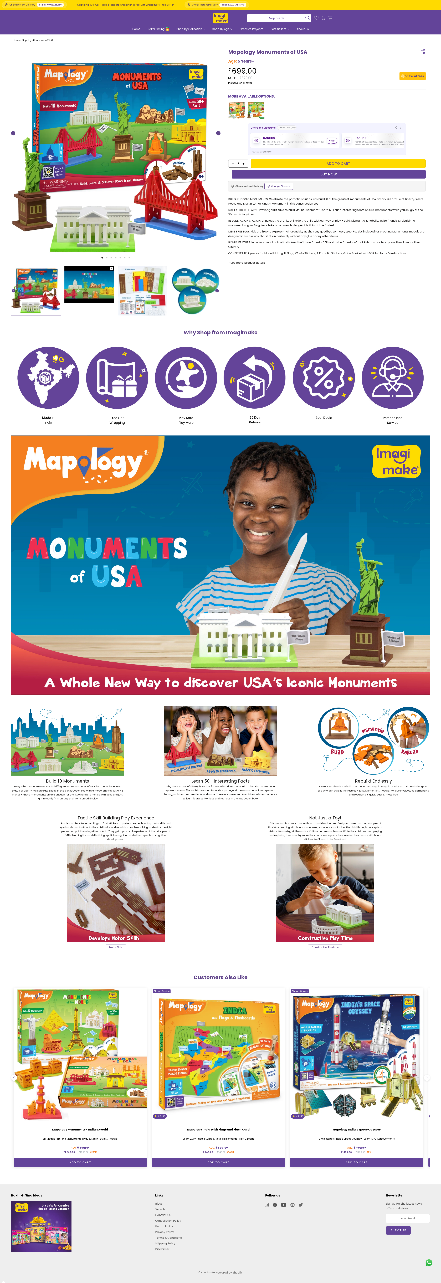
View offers (414, 76)
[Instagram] (267, 1205)
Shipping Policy (165, 1243)
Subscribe (398, 1230)
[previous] (14, 1078)
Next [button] (217, 290)
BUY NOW (328, 174)
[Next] (218, 133)
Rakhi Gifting (156, 29)
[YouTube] (283, 1205)
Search (160, 1209)
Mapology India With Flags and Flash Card (218, 1130)
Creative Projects (251, 29)
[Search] (278, 18)
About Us (302, 29)
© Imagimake (206, 1272)
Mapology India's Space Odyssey (356, 1130)
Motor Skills (115, 947)
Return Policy (164, 1226)
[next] (427, 1078)
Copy (332, 140)
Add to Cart (80, 1162)
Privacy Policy (164, 1232)
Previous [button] (13, 290)
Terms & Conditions (168, 1238)
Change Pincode (280, 186)
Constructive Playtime (325, 947)
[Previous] (13, 133)
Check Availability (191, 4)
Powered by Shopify (229, 1273)
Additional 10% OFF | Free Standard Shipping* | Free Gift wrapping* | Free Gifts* (84, 5)
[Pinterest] (292, 1205)
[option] (36, 291)
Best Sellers (278, 29)
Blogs (158, 1204)
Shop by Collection (189, 29)
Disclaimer (162, 1249)
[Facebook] (275, 1205)
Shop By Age (220, 29)
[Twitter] (301, 1205)
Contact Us (163, 1215)
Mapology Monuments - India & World (80, 1130)
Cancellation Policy (168, 1221)
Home (136, 29)
